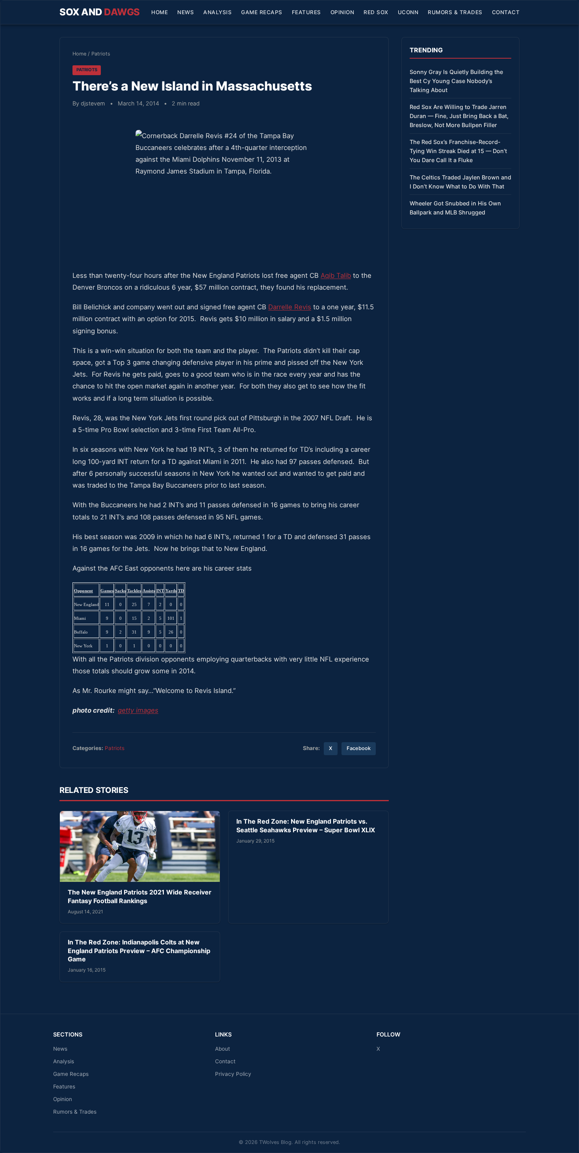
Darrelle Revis (289, 307)
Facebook (359, 748)
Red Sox (376, 12)
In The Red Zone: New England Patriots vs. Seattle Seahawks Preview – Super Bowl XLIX (305, 825)
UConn (408, 12)
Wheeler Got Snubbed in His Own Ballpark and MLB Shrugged (455, 208)
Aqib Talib (336, 275)
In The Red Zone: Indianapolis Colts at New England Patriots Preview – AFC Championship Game (139, 950)
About (222, 1049)
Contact (506, 12)
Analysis (217, 12)
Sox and (99, 12)
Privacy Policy (233, 1074)
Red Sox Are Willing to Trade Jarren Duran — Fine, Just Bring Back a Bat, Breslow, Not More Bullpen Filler (459, 115)
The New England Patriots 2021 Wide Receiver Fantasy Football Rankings (140, 896)
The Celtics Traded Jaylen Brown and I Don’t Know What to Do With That (460, 182)
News (185, 12)
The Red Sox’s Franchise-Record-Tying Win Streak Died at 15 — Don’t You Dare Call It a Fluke (458, 151)
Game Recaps (261, 12)
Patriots (100, 54)
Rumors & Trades (455, 12)
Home (159, 12)
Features (306, 12)
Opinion (342, 12)
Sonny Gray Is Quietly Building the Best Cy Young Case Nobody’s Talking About (456, 80)
